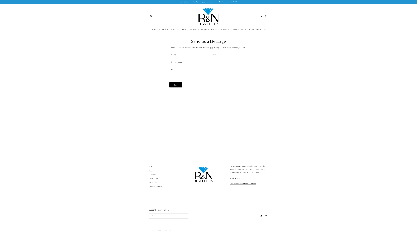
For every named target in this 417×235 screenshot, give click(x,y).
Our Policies (153, 182)
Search (151, 171)
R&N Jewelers (157, 230)
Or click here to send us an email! (243, 183)
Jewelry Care (153, 179)
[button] (151, 16)
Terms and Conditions (156, 186)
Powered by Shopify (166, 230)
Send (176, 85)
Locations (152, 175)
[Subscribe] (185, 215)
